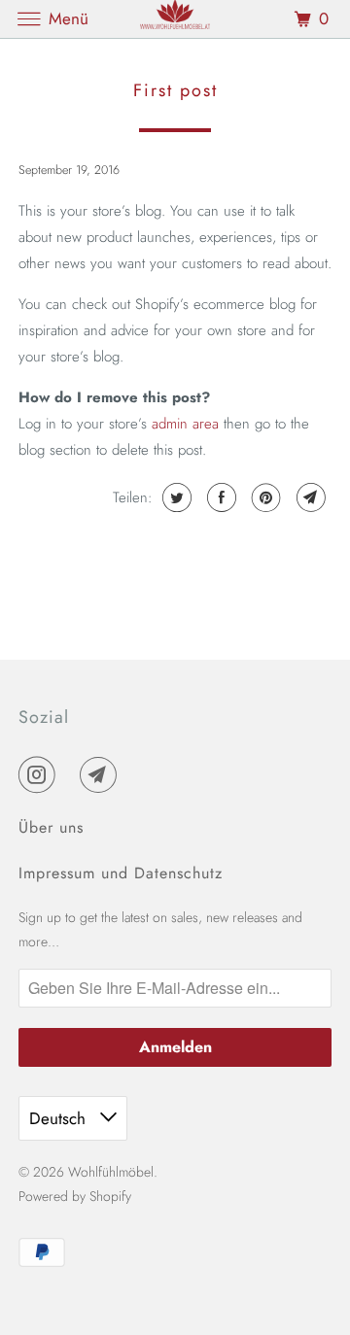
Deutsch (59, 1118)
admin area (185, 423)
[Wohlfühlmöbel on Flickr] (72, 774)
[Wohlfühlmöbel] (175, 19)
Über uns (51, 827)
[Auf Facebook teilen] (219, 497)
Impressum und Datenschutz (120, 873)
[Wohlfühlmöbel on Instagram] (40, 774)
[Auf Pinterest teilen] (264, 497)
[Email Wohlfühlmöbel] (102, 774)
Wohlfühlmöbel (111, 1171)
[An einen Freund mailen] (309, 497)
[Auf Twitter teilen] (175, 497)
